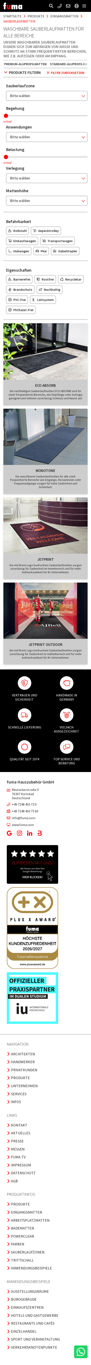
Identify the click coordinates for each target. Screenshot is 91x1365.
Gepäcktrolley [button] (48, 231)
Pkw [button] (44, 251)
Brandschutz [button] (22, 289)
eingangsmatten (64, 16)
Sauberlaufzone (20, 85)
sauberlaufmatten (19, 21)
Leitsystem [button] (45, 300)
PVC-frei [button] (19, 300)
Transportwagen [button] (60, 241)
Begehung (15, 108)
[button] (51, 6)
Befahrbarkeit (18, 221)
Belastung (15, 149)
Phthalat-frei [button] (23, 310)
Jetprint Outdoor (45, 644)
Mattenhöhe (17, 190)
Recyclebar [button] (73, 279)
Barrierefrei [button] (21, 279)
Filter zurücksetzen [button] (67, 73)
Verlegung (15, 168)
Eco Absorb (45, 385)
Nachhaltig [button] (52, 289)
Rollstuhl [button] (20, 231)
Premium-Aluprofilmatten (25, 64)
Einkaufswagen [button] (24, 241)
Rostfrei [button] (48, 279)
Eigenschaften (19, 270)
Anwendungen (19, 127)
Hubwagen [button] (21, 251)
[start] (12, 6)
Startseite (12, 16)
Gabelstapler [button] (67, 251)
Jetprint (45, 559)
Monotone (45, 470)
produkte (36, 16)
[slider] (5, 115)
